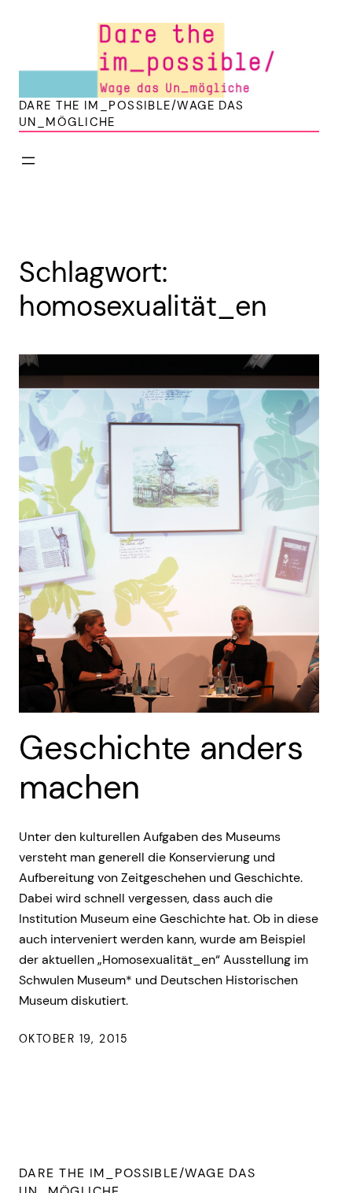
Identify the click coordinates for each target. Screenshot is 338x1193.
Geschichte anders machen (161, 768)
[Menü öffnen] (28, 160)
